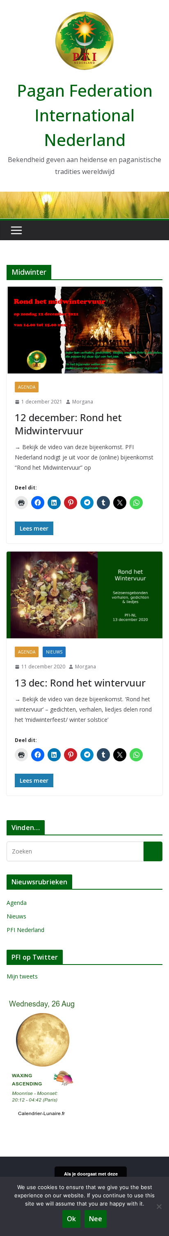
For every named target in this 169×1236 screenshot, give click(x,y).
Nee (95, 1218)
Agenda (26, 387)
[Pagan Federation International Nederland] (84, 197)
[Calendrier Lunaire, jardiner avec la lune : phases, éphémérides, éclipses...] (42, 1000)
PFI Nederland (25, 930)
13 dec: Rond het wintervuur (80, 682)
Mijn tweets (22, 976)
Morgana (82, 401)
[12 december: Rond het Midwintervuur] (84, 330)
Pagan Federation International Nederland (85, 115)
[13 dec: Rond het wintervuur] (84, 595)
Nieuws (54, 652)
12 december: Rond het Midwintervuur (68, 423)
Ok (71, 1218)
